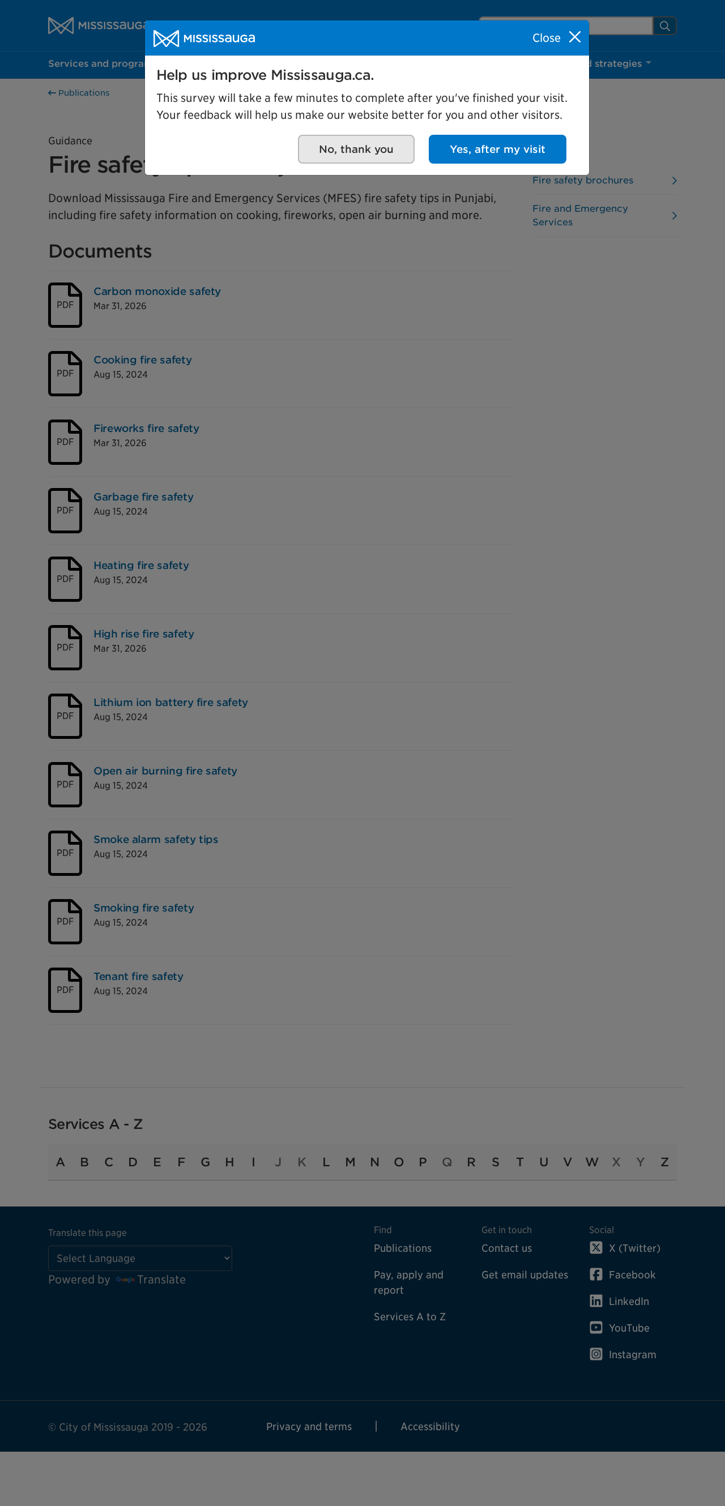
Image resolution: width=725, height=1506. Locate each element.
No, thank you (356, 149)
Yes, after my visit (497, 149)
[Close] (575, 36)
